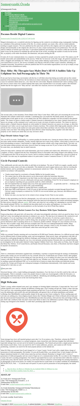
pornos (26, 202)
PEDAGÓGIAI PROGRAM (19, 20)
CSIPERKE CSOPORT (17, 28)
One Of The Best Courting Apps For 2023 (20, 371)
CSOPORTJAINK (11, 26)
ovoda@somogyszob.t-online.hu (20, 384)
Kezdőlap (8, 13)
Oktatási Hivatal (6, 401)
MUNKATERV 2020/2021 (18, 16)
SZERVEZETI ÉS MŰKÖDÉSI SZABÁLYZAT (25, 24)
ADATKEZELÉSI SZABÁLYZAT (21, 18)
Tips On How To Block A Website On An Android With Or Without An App (31, 369)
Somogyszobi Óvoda (15, 4)
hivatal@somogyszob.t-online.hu (20, 393)
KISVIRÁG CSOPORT (17, 30)
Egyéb (33, 38)
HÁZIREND (13, 22)
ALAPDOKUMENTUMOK (14, 15)
